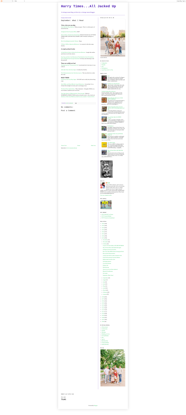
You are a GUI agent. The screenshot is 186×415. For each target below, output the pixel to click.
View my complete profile (106, 195)
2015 (103, 303)
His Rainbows (105, 68)
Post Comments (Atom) (72, 148)
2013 (103, 307)
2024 (103, 227)
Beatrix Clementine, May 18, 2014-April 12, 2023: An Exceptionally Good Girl (116, 108)
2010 (103, 313)
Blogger (95, 405)
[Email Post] (76, 103)
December (105, 239)
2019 (103, 238)
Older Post (93, 145)
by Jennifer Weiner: (70, 41)
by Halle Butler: (68, 88)
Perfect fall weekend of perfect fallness (111, 257)
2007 (103, 319)
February (105, 292)
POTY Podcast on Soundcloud (108, 217)
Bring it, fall (105, 265)
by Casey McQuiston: (72, 84)
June (104, 284)
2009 (103, 315)
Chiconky (104, 332)
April (104, 288)
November (105, 241)
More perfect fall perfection (109, 253)
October (105, 243)
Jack (102, 66)
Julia (103, 337)
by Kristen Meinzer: (73, 52)
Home (78, 145)
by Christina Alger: (68, 69)
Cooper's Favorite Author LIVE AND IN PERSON (113, 245)
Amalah (103, 330)
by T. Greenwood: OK (69, 65)
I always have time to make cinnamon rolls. (112, 255)
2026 (103, 223)
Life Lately (105, 273)
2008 (103, 317)
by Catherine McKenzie (70, 44)
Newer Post (63, 145)
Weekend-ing (106, 267)
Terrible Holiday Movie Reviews (109, 91)
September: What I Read (108, 275)
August (104, 279)
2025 (103, 225)
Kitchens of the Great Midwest (68, 96)
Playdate (103, 64)
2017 (103, 298)
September (105, 277)
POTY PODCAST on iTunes (107, 214)
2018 (103, 296)
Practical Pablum (105, 342)
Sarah (108, 182)
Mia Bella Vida (105, 340)
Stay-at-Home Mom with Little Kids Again (112, 247)
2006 (103, 321)
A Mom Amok (105, 327)
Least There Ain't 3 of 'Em (107, 69)
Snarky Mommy (105, 344)
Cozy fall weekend (107, 263)
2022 (103, 231)
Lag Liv (103, 339)
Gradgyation (104, 63)
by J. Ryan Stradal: (73, 93)
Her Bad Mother (105, 335)
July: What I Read (111, 142)
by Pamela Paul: (70, 34)
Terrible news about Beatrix (114, 83)
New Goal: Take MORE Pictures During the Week (113, 251)
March (104, 290)
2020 (103, 235)
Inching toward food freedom (109, 249)
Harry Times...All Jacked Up (88, 6)
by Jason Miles (69, 31)
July (104, 282)
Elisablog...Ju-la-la (105, 334)
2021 (103, 233)
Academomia (104, 328)
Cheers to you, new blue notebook (110, 269)
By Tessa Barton (67, 27)
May (104, 286)
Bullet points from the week (109, 259)
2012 (103, 309)
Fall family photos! (107, 261)
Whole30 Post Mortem (108, 271)
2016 (103, 301)
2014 (103, 305)
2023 (103, 229)
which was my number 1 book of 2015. (85, 96)
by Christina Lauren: (71, 73)
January (105, 294)
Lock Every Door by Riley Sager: (69, 79)
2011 (103, 311)
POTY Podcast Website (106, 216)
